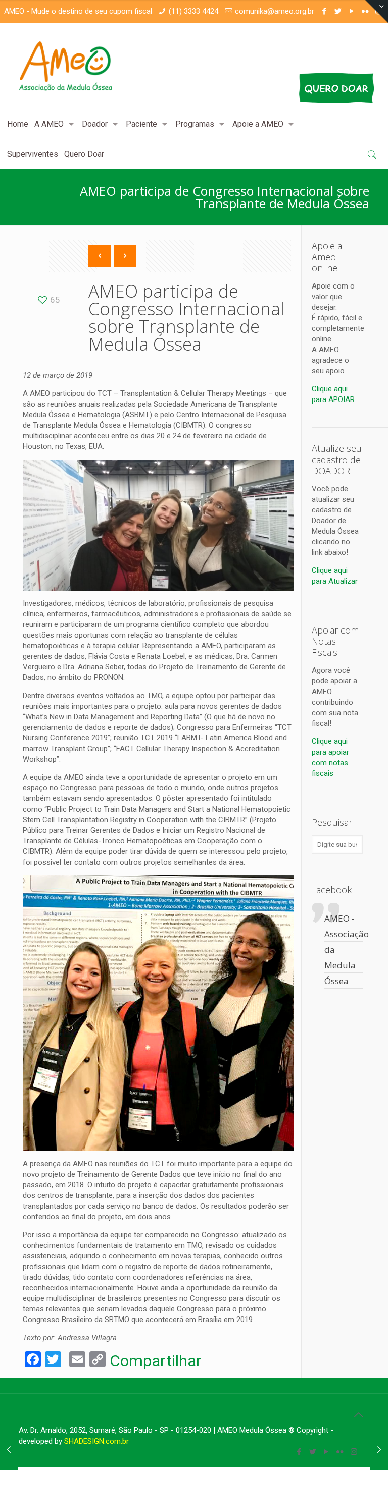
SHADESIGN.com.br (96, 1441)
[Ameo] (66, 66)
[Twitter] (337, 11)
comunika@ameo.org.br (274, 11)
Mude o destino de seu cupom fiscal (91, 11)
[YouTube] (351, 11)
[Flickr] (340, 1451)
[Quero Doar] (298, 79)
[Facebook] (324, 11)
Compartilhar (156, 1361)
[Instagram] (354, 1451)
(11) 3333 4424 (193, 11)
